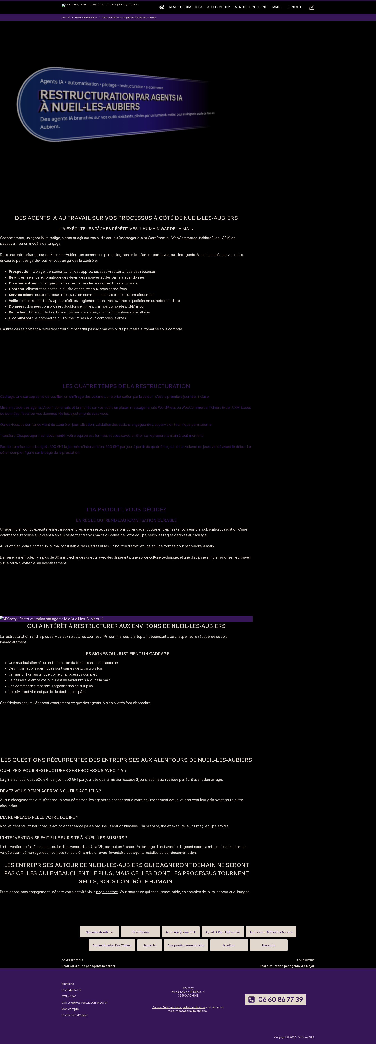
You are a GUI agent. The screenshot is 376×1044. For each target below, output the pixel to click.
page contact (107, 892)
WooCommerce (184, 238)
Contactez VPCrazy (75, 1015)
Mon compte (70, 1009)
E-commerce (20, 318)
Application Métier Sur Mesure (271, 930)
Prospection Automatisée (186, 943)
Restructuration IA (185, 7)
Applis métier (218, 7)
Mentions (68, 984)
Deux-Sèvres (140, 930)
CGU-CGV (69, 996)
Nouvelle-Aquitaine (99, 930)
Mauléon (229, 943)
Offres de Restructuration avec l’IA (84, 1002)
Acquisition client (251, 7)
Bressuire (269, 943)
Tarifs (276, 7)
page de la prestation (61, 453)
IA (42, 238)
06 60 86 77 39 (280, 999)
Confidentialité (71, 990)
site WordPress (153, 238)
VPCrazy (303, 1037)
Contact (293, 7)
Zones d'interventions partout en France (178, 1007)
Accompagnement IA (181, 930)
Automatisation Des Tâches (111, 943)
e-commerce (46, 318)
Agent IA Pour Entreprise (222, 930)
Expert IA (149, 943)
